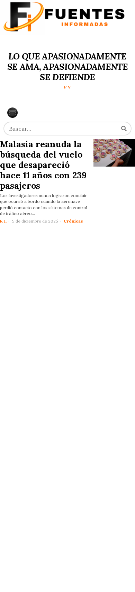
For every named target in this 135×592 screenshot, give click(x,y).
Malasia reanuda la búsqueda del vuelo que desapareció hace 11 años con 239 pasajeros (43, 165)
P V (67, 87)
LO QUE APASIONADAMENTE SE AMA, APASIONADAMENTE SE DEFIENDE (67, 66)
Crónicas (73, 221)
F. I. (3, 221)
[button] (124, 128)
